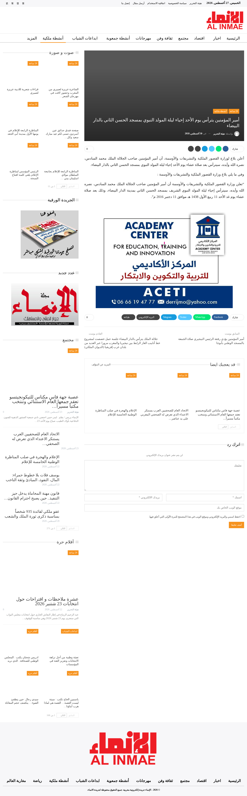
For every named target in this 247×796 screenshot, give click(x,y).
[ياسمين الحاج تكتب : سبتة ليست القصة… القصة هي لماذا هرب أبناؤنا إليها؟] (61, 683)
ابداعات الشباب (85, 38)
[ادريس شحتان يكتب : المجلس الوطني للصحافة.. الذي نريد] (20, 641)
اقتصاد (199, 38)
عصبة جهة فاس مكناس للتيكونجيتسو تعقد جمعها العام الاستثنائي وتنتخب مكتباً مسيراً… (44, 401)
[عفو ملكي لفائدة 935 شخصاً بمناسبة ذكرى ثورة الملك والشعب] (70, 515)
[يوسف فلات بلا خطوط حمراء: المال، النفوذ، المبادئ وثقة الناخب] (70, 479)
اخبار (217, 38)
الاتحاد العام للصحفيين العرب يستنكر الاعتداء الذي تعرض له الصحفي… (35, 439)
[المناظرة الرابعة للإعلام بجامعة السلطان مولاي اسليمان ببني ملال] (61, 155)
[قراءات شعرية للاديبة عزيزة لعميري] (20, 73)
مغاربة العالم (16, 781)
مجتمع (183, 38)
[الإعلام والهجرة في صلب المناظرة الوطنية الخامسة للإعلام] (112, 390)
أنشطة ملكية (53, 38)
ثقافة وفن (165, 38)
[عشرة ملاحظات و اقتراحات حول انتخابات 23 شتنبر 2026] (41, 572)
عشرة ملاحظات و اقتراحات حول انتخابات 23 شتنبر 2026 (47, 601)
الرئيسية (233, 38)
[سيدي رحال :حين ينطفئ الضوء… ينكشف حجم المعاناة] (20, 683)
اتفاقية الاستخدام (156, 3)
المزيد (32, 38)
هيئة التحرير (195, 3)
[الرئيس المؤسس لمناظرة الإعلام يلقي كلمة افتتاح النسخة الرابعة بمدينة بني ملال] (20, 155)
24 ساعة (234, 111)
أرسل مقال (139, 3)
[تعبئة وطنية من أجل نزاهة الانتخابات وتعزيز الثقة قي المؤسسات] (61, 641)
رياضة (37, 781)
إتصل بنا (125, 3)
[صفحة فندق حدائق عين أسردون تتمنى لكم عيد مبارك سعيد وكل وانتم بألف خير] (61, 114)
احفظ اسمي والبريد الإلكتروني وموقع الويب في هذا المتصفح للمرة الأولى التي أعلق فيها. (195, 516)
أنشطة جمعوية (118, 38)
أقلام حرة (32, 631)
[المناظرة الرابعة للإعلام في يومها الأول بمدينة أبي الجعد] (20, 114)
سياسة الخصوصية (177, 3)
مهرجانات (143, 38)
